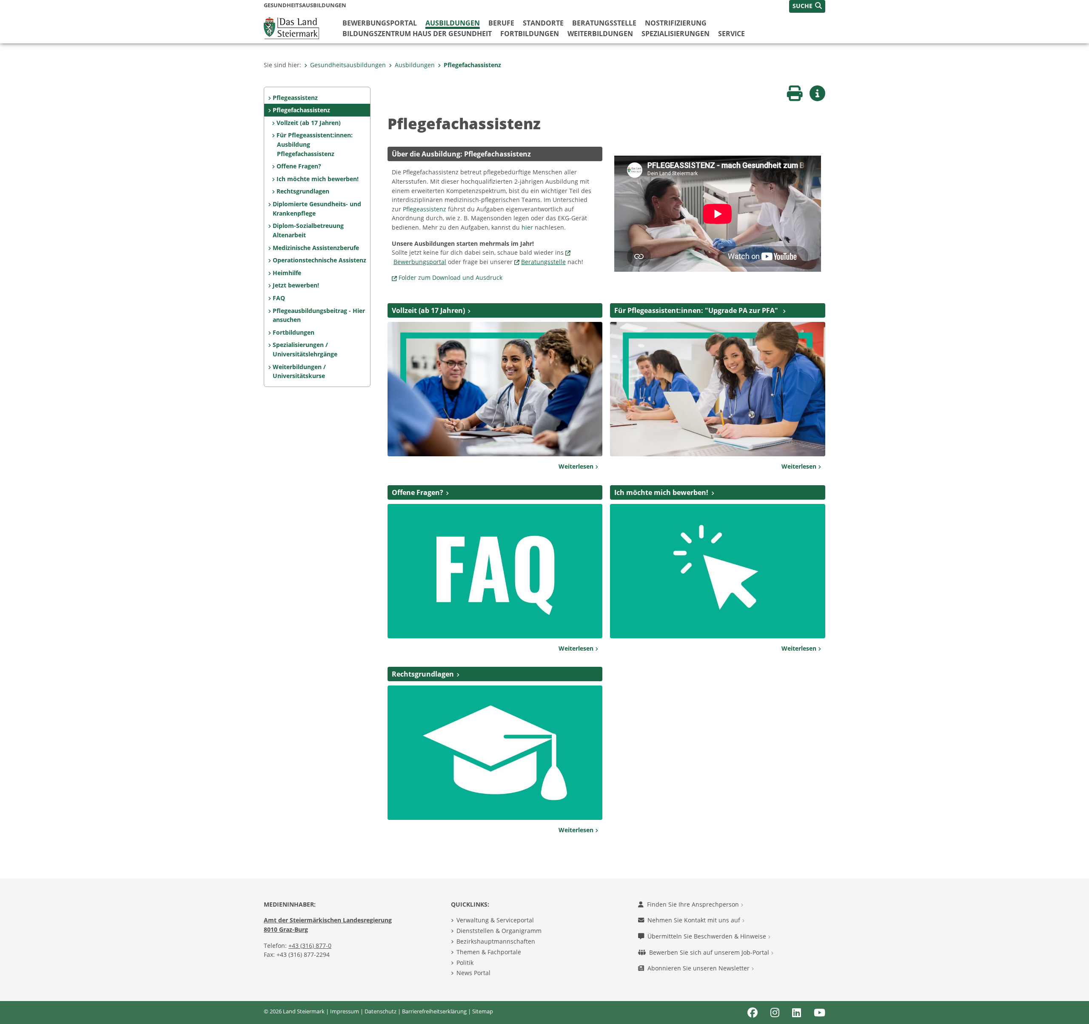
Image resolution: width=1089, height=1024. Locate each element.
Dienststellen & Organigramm (499, 931)
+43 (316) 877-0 (309, 946)
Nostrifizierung (676, 23)
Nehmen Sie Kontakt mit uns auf (694, 920)
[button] (807, 6)
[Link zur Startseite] (291, 27)
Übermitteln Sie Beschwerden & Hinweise (707, 936)
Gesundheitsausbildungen (348, 65)
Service (731, 33)
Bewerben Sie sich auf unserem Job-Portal (710, 952)
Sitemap (482, 1011)
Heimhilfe (287, 273)
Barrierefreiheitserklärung (434, 1011)
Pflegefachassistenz (472, 65)
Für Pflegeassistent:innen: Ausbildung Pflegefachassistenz (315, 144)
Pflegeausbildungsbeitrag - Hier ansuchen (319, 315)
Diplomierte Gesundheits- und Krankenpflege (317, 208)
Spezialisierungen (675, 33)
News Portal (473, 973)
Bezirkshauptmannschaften (495, 941)
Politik (464, 963)
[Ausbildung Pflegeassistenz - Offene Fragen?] (495, 570)
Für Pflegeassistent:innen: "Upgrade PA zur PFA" (697, 310)
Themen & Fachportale (488, 952)
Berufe (501, 23)
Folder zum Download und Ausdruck (450, 277)
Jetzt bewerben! (296, 285)
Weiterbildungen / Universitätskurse (299, 371)
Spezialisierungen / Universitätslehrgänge (305, 349)
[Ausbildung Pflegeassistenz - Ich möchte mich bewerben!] (717, 570)
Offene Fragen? (299, 166)
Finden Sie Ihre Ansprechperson (694, 904)
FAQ (279, 298)
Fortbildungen (529, 33)
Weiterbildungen (600, 33)
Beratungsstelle (604, 23)
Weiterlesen (577, 466)
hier (528, 227)
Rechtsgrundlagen (303, 191)
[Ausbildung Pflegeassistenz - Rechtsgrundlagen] (495, 752)
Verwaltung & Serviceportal (495, 920)
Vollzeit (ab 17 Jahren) (309, 123)
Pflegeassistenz (295, 98)
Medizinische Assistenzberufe (316, 248)
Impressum (344, 1011)
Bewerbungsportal (379, 23)
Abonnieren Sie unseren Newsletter (699, 968)
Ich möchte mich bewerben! (318, 179)
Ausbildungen (452, 23)
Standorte (543, 23)
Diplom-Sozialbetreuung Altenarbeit (308, 230)
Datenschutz (380, 1011)
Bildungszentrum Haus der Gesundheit (417, 33)
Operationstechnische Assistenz (319, 260)
